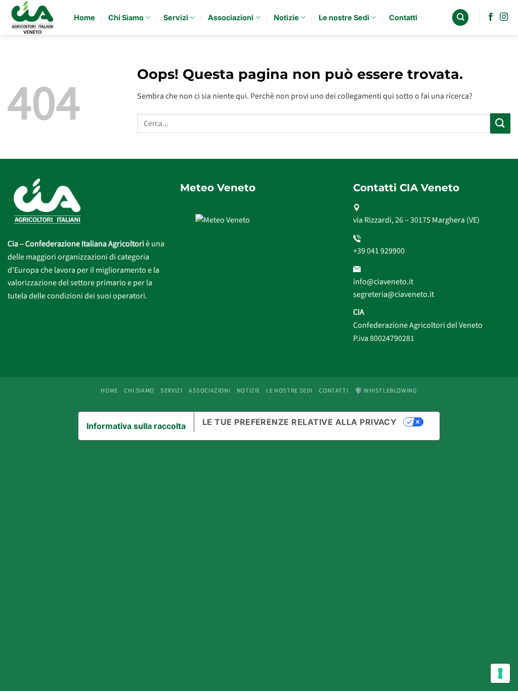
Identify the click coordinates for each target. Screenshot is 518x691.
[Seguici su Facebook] (491, 17)
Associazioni (230, 17)
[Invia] (500, 123)
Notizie (286, 17)
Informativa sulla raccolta (136, 426)
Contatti (403, 17)
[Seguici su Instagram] (504, 17)
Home (84, 17)
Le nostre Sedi (344, 17)
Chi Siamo (126, 17)
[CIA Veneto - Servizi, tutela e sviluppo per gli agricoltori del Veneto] (33, 17)
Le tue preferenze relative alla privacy (299, 422)
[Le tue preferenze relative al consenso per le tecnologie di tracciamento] (500, 673)
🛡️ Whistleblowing (386, 390)
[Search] (460, 17)
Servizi (175, 17)
